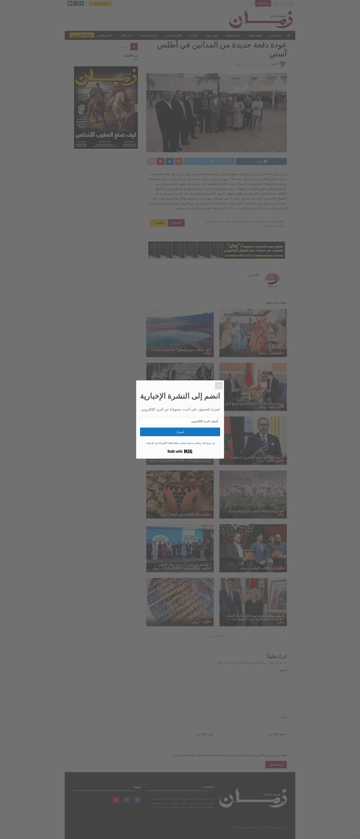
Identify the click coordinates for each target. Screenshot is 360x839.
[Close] (219, 385)
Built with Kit (180, 451)
